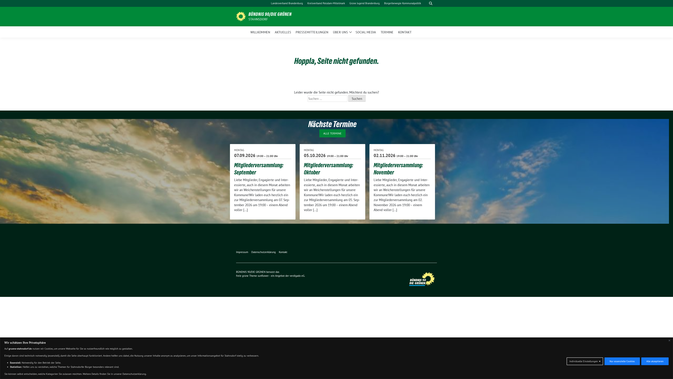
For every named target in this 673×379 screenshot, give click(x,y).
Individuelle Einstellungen (583, 361)
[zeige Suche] (430, 3)
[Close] (669, 340)
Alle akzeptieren (655, 361)
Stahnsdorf (258, 19)
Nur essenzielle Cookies (622, 361)
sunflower (263, 275)
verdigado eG (297, 275)
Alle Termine (332, 133)
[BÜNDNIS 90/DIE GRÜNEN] (241, 16)
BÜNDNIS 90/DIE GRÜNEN (270, 14)
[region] (336, 358)
